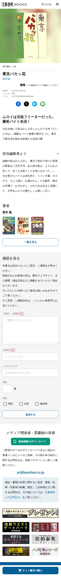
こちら (36, 300)
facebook (18, 103)
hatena (34, 103)
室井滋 (6, 79)
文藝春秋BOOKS (14, 4)
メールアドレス (10, 366)
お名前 (6, 350)
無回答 (44, 404)
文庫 (14, 66)
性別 (5, 398)
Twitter (26, 103)
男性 (10, 404)
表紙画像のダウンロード (32, 441)
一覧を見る (30, 242)
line (42, 103)
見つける (46, 4)
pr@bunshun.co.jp (30, 472)
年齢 (5, 382)
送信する (30, 414)
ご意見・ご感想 (10, 314)
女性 (26, 404)
